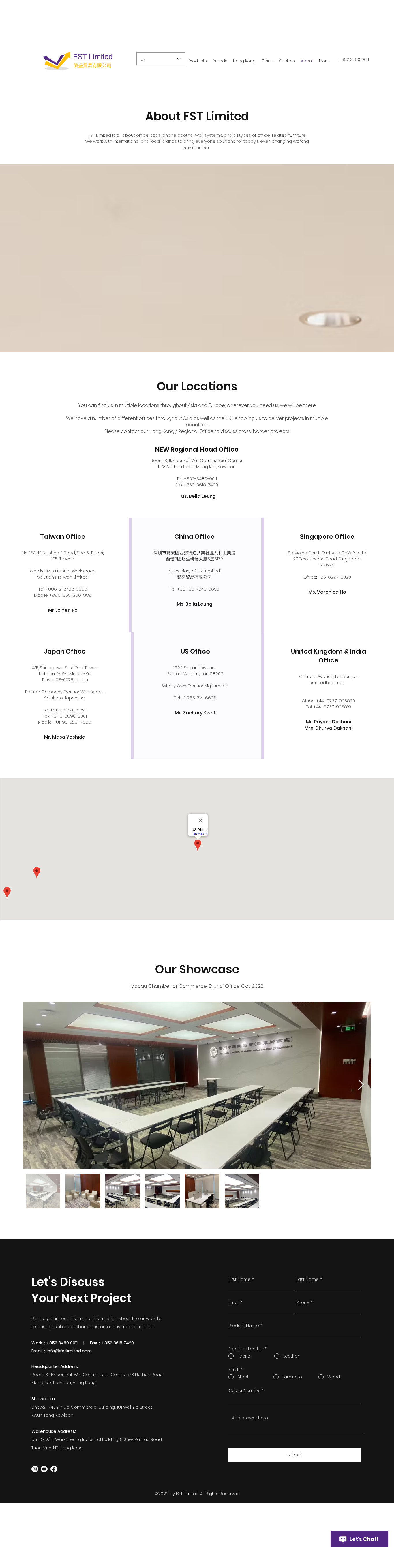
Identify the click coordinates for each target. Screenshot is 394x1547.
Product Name (243, 1325)
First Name (239, 1279)
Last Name (307, 1279)
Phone (302, 1302)
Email (233, 1302)
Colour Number (244, 1390)
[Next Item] (361, 1085)
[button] (244, 61)
